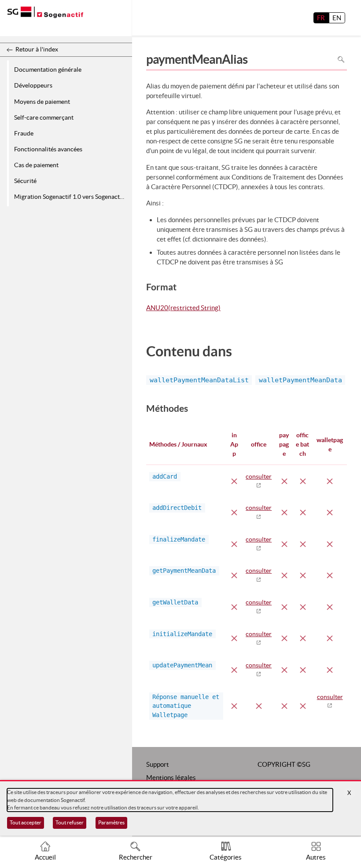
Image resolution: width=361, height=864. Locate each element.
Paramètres (111, 822)
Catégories (226, 857)
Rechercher (135, 857)
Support (157, 764)
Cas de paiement (36, 164)
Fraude (23, 133)
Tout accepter (25, 822)
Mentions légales (171, 777)
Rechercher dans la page (341, 60)
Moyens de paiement (42, 101)
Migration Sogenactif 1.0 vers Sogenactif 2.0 (71, 196)
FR (321, 18)
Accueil (45, 857)
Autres (316, 857)
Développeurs (33, 85)
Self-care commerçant (44, 117)
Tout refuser (69, 822)
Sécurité (25, 180)
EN (336, 18)
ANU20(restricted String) (183, 308)
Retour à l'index (36, 49)
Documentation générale (47, 69)
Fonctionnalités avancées (48, 149)
